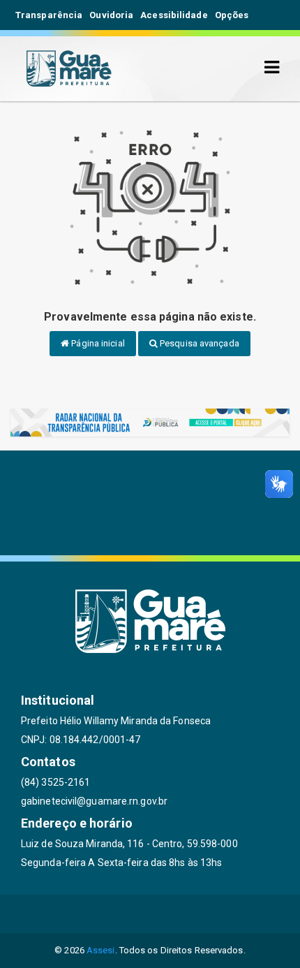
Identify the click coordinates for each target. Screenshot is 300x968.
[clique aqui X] (150, 914)
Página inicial (97, 343)
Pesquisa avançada (198, 343)
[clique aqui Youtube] (184, 914)
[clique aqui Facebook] (117, 914)
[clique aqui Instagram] (217, 914)
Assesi (101, 950)
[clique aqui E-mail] (83, 914)
